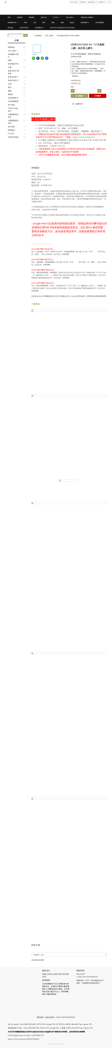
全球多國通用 (99, 22)
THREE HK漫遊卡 (13, 109)
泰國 (62, 22)
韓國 (53, 22)
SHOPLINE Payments (59, 1044)
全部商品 (38, 35)
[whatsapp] (42, 58)
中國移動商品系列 (13, 115)
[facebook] (38, 58)
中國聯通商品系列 (13, 121)
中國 (25, 22)
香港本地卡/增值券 (87, 17)
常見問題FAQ (39, 28)
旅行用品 (10, 28)
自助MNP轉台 (24, 28)
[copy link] (46, 58)
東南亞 (72, 22)
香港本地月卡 (13, 80)
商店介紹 (44, 17)
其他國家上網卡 (13, 55)
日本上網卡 (69, 17)
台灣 (34, 22)
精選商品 (11, 47)
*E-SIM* (56, 17)
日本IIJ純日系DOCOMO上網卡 (68, 35)
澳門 (43, 22)
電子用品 (11, 105)
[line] (33, 58)
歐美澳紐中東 (12, 22)
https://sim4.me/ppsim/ (84, 137)
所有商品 (20, 17)
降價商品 (32, 17)
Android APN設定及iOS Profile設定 (62, 28)
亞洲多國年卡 (84, 22)
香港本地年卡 (13, 77)
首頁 (9, 17)
